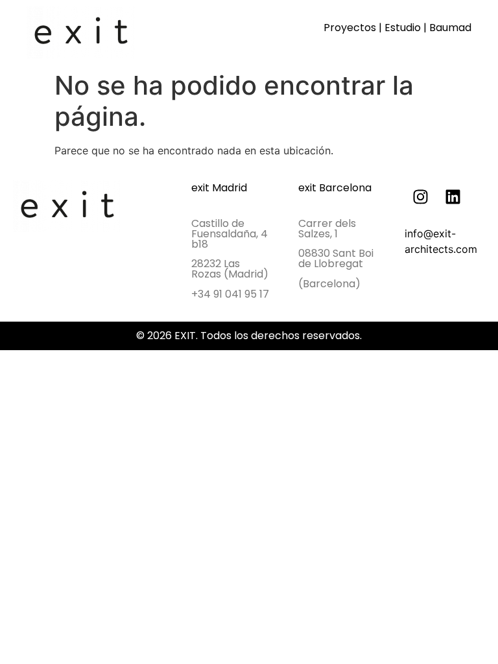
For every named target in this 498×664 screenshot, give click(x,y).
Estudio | (407, 27)
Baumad (450, 27)
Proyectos (350, 27)
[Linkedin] (453, 196)
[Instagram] (421, 196)
